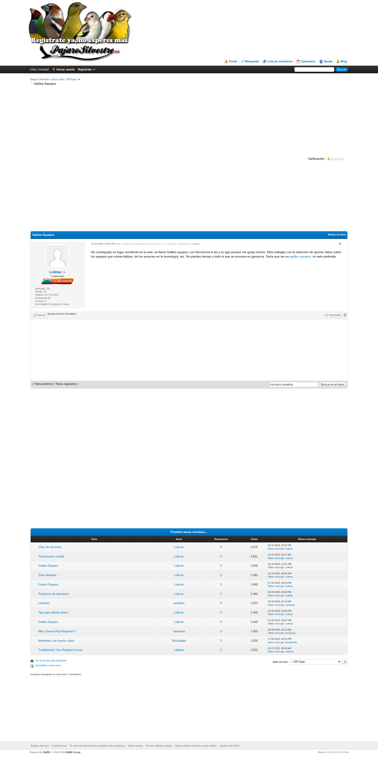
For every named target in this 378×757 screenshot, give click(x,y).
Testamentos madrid (51, 556)
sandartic (44, 603)
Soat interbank (47, 575)
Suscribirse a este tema (48, 665)
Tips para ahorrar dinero (53, 612)
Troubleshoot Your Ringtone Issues (60, 650)
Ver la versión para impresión (50, 660)
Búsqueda (252, 61)
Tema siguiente (66, 384)
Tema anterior (43, 384)
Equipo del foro (40, 745)
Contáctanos (59, 745)
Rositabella (179, 640)
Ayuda (328, 61)
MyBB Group (73, 752)
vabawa (179, 650)
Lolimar (55, 272)
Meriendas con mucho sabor (56, 640)
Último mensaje (276, 548)
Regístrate (84, 69)
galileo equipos (300, 256)
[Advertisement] (189, 120)
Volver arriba (135, 745)
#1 (340, 243)
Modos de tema (337, 234)
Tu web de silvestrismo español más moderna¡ (97, 745)
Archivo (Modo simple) (159, 745)
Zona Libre (57, 79)
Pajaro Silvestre (39, 79)
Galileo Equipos (48, 565)
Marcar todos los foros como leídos (196, 745)
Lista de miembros (279, 61)
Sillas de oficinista (49, 547)
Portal (233, 61)
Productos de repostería (53, 594)
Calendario (308, 61)
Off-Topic (71, 79)
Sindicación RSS (229, 745)
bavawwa (179, 631)
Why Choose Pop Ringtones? (56, 631)
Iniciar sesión (65, 69)
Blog (344, 61)
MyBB (46, 752)
